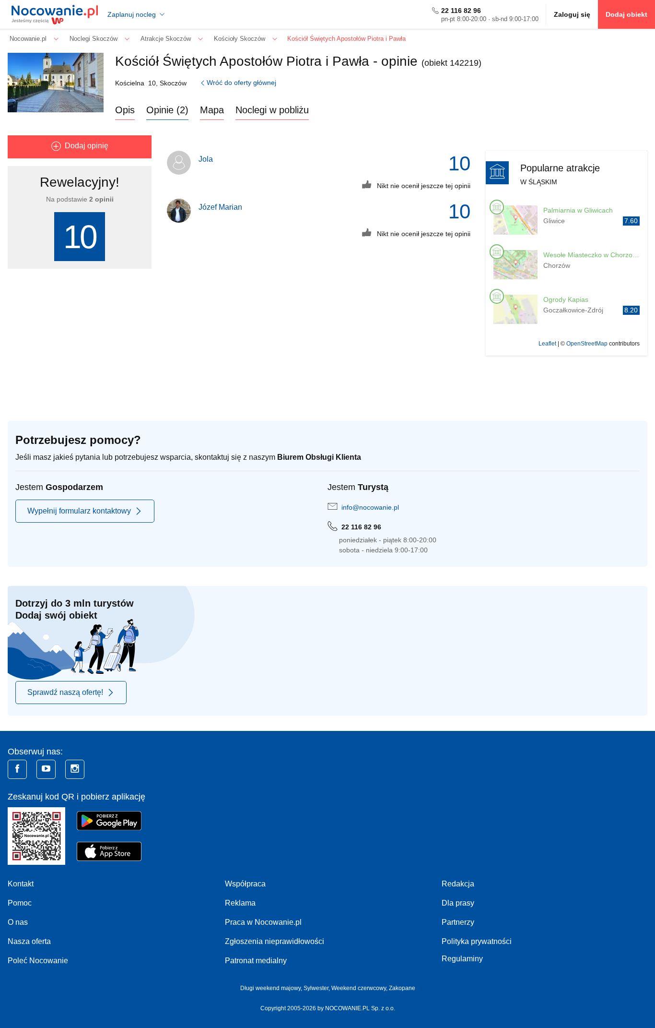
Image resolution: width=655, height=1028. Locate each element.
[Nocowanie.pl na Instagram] (74, 769)
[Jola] (179, 163)
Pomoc (20, 903)
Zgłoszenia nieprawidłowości (274, 941)
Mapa (212, 110)
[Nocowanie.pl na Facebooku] (17, 769)
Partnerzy (458, 922)
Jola (206, 159)
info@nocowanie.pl (370, 507)
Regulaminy (462, 959)
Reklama (240, 903)
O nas (18, 922)
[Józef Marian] (179, 211)
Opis (125, 110)
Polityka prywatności (477, 941)
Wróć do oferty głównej (241, 82)
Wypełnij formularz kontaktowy (79, 511)
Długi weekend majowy (270, 988)
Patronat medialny (256, 960)
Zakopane (402, 988)
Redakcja (458, 884)
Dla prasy (458, 903)
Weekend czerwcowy (358, 988)
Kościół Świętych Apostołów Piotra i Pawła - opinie (266, 61)
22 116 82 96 (461, 10)
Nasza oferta (29, 941)
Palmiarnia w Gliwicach (578, 210)
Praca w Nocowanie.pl (263, 922)
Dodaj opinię (86, 146)
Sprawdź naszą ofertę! (65, 692)
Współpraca (245, 884)
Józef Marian (220, 207)
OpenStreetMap (587, 343)
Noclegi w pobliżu (272, 110)
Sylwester (316, 988)
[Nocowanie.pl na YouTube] (46, 769)
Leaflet (547, 343)
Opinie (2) (167, 110)
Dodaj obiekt (626, 14)
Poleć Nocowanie (38, 960)
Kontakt (21, 884)
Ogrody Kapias (565, 299)
